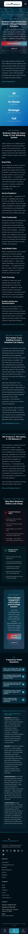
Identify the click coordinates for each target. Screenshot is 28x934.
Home (2, 15)
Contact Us (14, 48)
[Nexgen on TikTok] (22, 850)
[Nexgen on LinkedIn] (14, 850)
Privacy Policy (5, 895)
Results (4, 887)
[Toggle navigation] (25, 4)
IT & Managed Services (8, 864)
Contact (4, 892)
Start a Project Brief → (9, 81)
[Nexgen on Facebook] (3, 850)
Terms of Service (6, 897)
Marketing (4, 867)
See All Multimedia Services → (11, 423)
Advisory (4, 872)
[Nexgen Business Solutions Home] (13, 4)
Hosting (4, 877)
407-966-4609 (11, 907)
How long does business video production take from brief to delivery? (14, 684)
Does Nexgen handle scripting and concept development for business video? (14, 677)
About (3, 885)
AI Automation (5, 862)
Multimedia (4, 875)
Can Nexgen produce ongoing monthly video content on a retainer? (14, 692)
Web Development (7, 870)
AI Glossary (5, 890)
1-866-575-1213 (12, 904)
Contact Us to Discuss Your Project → (13, 324)
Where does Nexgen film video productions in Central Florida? (14, 669)
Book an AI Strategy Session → (11, 488)
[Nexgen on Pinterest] (18, 850)
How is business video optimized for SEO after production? (14, 700)
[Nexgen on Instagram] (7, 850)
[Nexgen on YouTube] (3, 854)
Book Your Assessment (14, 43)
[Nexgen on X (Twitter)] (10, 850)
